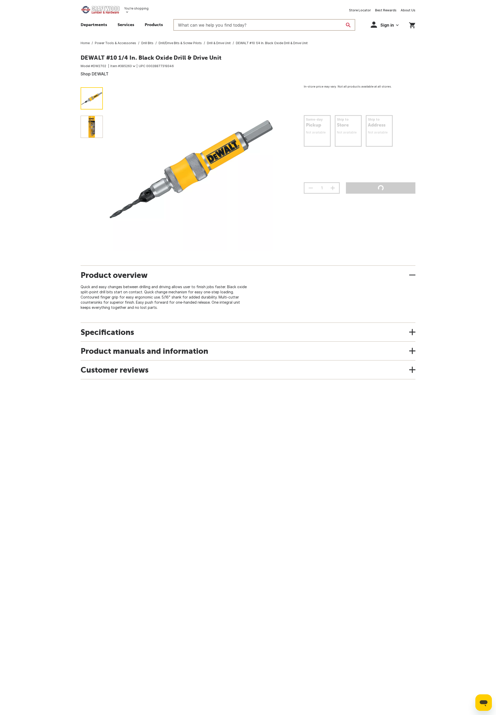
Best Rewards (386, 10)
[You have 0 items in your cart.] (412, 24)
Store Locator (360, 10)
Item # (121, 66)
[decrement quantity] (311, 188)
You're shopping (136, 8)
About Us (408, 10)
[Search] (348, 25)
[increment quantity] (333, 188)
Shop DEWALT (95, 73)
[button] (154, 25)
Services (126, 24)
